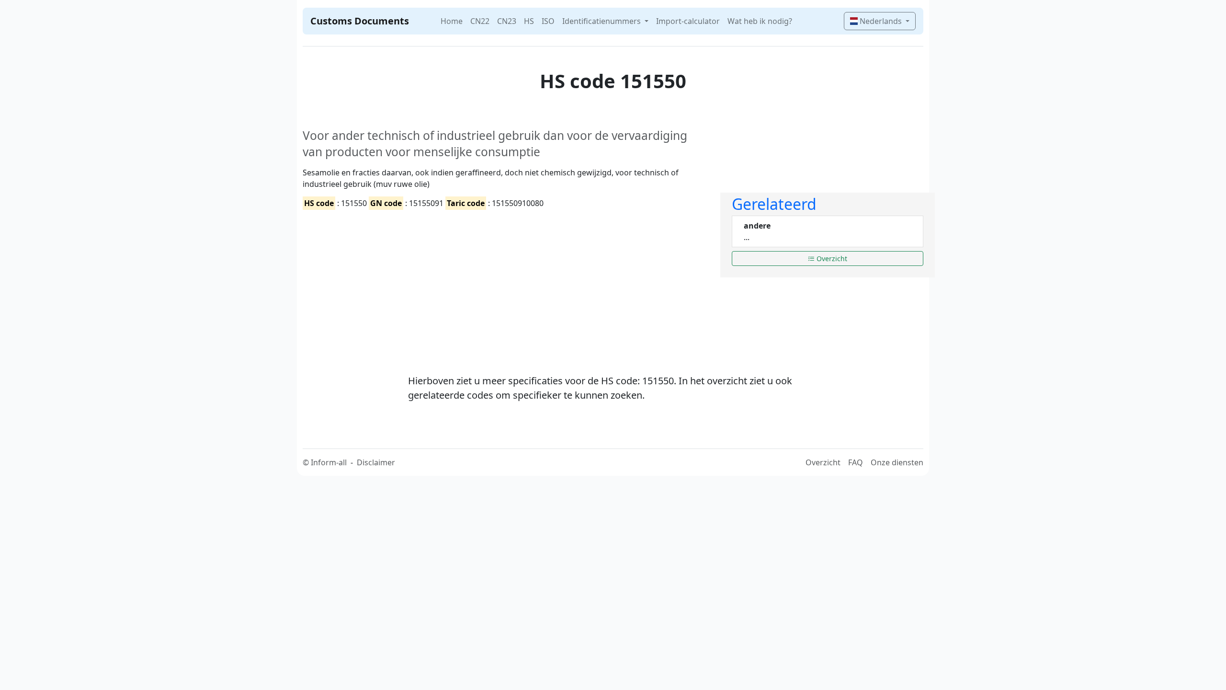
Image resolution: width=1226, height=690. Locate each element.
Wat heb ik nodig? (759, 21)
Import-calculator (688, 21)
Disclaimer (376, 462)
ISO (548, 21)
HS (529, 21)
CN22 (479, 21)
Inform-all (329, 462)
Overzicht (831, 258)
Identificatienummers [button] (602, 21)
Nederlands (881, 21)
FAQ (855, 462)
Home (452, 21)
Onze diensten (897, 462)
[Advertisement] (506, 284)
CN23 (506, 21)
